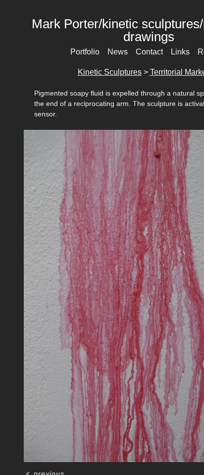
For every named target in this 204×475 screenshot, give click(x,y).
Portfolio (85, 52)
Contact (149, 52)
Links (180, 52)
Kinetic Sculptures (110, 72)
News (117, 52)
